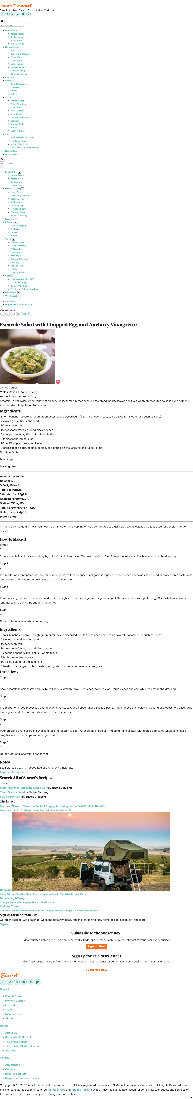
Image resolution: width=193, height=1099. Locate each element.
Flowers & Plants (18, 67)
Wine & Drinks (17, 44)
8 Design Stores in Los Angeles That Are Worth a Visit (27, 902)
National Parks (17, 124)
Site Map (11, 1050)
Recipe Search (17, 34)
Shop (7, 134)
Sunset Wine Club (19, 144)
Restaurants (16, 40)
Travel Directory (18, 104)
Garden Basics (17, 57)
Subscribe (10, 301)
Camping (15, 121)
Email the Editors (16, 1073)
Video (9, 1018)
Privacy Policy (80, 1089)
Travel (8, 97)
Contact (5, 1057)
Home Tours (16, 50)
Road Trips (16, 114)
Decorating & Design (20, 54)
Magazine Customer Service (18, 304)
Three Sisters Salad (12, 792)
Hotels (14, 127)
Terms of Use (56, 1089)
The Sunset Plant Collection (22, 1046)
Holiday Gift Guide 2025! (22, 137)
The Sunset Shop (19, 141)
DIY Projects (16, 60)
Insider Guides (17, 101)
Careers (10, 1069)
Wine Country (17, 110)
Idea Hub (9, 77)
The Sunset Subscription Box (24, 147)
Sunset (4, 989)
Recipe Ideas (17, 37)
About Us (11, 1032)
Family (14, 90)
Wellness (15, 87)
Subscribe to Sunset (18, 1037)
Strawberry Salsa (11, 796)
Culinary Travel (18, 131)
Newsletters (11, 151)
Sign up (5, 924)
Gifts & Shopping (18, 84)
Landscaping (17, 64)
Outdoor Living (18, 70)
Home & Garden (12, 47)
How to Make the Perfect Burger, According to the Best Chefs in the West (36, 810)
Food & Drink (11, 30)
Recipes (5, 806)
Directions (21, 772)
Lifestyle (9, 80)
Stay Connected (7, 310)
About (4, 1025)
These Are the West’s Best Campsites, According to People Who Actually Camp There (43, 894)
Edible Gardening (19, 74)
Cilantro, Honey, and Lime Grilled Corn (24, 787)
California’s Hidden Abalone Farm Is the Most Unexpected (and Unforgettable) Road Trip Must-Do (49, 910)
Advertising (12, 1064)
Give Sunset (11, 154)
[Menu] (1, 2)
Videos (14, 94)
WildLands (16, 107)
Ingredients (7, 772)
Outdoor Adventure (20, 117)
